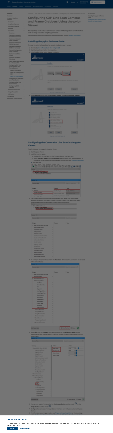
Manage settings (25, 428)
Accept (12, 428)
